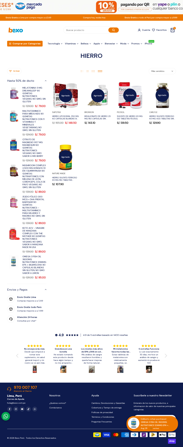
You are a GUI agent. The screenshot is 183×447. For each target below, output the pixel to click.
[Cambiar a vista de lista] (82, 71)
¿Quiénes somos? (57, 403)
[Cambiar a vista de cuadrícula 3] (93, 71)
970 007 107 (25, 387)
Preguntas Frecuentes (102, 421)
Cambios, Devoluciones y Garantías (108, 403)
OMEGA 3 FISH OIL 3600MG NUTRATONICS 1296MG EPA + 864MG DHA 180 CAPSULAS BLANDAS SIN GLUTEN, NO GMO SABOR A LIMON (155, 424)
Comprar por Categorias (27, 43)
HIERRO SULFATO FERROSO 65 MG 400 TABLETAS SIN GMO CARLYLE (161, 117)
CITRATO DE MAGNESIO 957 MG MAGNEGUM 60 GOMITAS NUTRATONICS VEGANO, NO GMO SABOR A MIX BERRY (32, 147)
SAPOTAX (56, 112)
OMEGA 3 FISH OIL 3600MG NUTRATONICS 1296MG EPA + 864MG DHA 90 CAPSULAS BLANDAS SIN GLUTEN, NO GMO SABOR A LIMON (34, 264)
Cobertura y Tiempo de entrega (107, 407)
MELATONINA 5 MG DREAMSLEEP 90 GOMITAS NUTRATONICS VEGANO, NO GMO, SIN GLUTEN (34, 94)
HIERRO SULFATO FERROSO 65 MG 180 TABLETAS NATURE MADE (64, 178)
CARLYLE (153, 112)
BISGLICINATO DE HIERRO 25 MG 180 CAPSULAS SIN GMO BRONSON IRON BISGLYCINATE (97, 117)
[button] (18, 356)
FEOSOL (121, 112)
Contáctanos (55, 407)
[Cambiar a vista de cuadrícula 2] (87, 71)
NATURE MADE (58, 173)
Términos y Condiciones (103, 417)
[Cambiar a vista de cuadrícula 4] (100, 71)
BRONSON (89, 112)
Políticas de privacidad (102, 412)
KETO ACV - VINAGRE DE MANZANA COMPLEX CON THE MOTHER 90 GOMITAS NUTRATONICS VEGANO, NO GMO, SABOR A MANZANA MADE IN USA (33, 238)
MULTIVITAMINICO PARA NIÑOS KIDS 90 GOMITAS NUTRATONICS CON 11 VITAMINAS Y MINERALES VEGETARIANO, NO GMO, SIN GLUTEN (33, 121)
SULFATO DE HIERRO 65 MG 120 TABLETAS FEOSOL (130, 117)
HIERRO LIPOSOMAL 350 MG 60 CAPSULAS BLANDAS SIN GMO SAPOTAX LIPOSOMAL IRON (65, 117)
